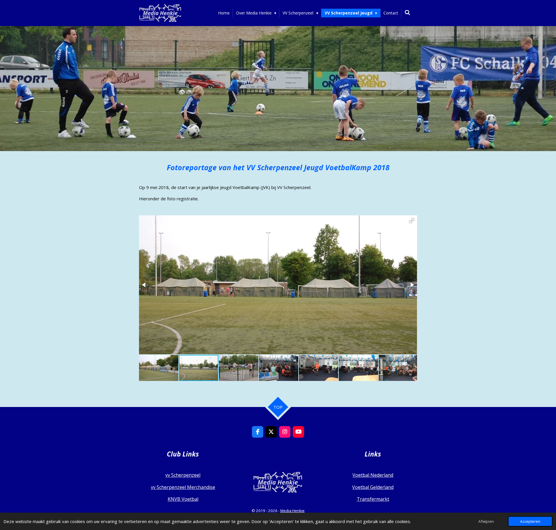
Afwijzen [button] (486, 521)
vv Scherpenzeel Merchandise (183, 487)
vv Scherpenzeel (182, 475)
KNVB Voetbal (183, 499)
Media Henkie (292, 510)
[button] (411, 220)
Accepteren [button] (530, 521)
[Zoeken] (407, 12)
